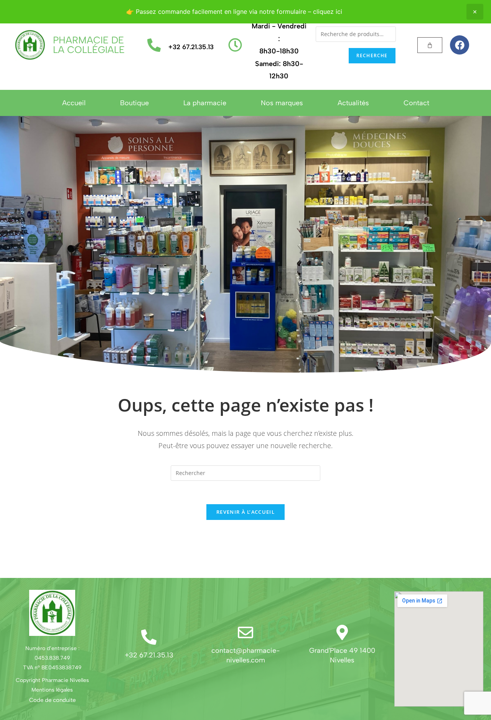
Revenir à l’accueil (245, 511)
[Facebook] (459, 45)
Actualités (353, 103)
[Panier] (429, 45)
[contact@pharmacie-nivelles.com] (245, 632)
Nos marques (282, 103)
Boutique (134, 103)
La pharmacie (204, 103)
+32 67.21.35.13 (191, 47)
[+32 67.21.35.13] (154, 45)
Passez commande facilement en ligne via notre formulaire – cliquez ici (239, 11)
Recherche (372, 55)
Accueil (74, 103)
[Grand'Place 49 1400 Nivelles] (342, 632)
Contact (416, 103)
